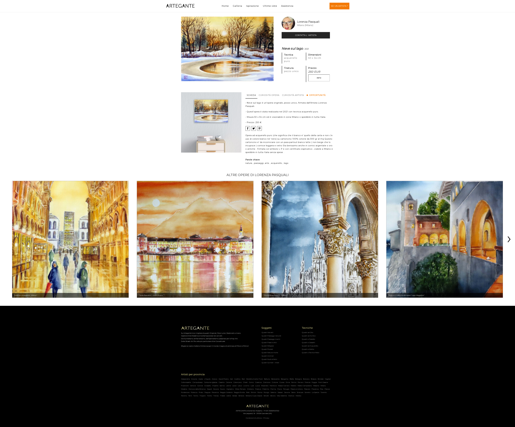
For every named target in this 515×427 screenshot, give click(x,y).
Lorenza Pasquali (308, 21)
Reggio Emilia (239, 392)
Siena (293, 392)
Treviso (216, 396)
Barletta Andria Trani (254, 379)
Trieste (222, 396)
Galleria (237, 6)
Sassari (280, 392)
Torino (195, 396)
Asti (231, 379)
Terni (190, 396)
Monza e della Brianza (197, 389)
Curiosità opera (269, 95)
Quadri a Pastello (308, 339)
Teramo (184, 396)
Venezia (241, 396)
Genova (193, 386)
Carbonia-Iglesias (210, 382)
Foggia (314, 382)
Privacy (266, 418)
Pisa (321, 389)
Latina (228, 386)
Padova (258, 389)
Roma (260, 392)
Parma (273, 389)
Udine (228, 396)
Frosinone (185, 386)
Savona (287, 392)
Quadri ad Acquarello (310, 346)
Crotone (275, 382)
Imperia (215, 386)
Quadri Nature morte (270, 353)
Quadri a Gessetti (308, 342)
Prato (201, 392)
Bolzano (306, 379)
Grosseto (207, 386)
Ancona (194, 379)
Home (225, 6)
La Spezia (315, 392)
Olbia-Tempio (240, 389)
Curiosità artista (293, 95)
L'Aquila (207, 379)
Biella (292, 379)
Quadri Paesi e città (269, 342)
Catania (229, 382)
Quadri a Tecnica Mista (310, 353)
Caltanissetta (186, 382)
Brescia (313, 379)
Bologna (298, 379)
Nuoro (222, 389)
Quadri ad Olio (307, 332)
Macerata (264, 386)
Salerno (273, 392)
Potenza (194, 392)
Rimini (253, 392)
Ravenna (215, 392)
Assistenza (287, 6)
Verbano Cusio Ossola (254, 396)
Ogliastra (230, 389)
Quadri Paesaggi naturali (271, 336)
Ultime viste (270, 6)
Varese (234, 396)
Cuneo (281, 382)
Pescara (307, 389)
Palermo (265, 389)
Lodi (252, 386)
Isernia (222, 386)
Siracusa (300, 392)
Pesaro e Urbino (297, 389)
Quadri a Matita (308, 349)
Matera (293, 386)
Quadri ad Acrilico (309, 336)
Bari (243, 379)
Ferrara (300, 382)
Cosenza (258, 382)
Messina (316, 386)
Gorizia (200, 386)
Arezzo (214, 379)
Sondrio (307, 392)
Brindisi (320, 379)
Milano (323, 386)
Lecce (234, 386)
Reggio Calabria (226, 392)
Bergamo (284, 379)
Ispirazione (252, 6)
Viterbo (298, 396)
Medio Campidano (305, 386)
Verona (272, 396)
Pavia (279, 389)
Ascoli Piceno (224, 379)
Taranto (324, 392)
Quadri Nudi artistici (269, 359)
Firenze (307, 382)
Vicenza (291, 396)
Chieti (245, 382)
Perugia (286, 389)
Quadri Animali (268, 356)
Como (251, 382)
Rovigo (266, 392)
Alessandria (185, 379)
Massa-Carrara (283, 386)
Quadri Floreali (267, 349)
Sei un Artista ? (339, 6)
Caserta (222, 382)
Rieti (248, 392)
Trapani (203, 396)
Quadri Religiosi (268, 346)
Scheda (251, 95)
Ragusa (207, 392)
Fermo (293, 382)
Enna (288, 382)
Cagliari (328, 379)
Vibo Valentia (282, 396)
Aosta (200, 379)
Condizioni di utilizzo (254, 418)
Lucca (257, 386)
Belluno (267, 379)
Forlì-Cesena (323, 382)
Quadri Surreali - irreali (270, 363)
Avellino (237, 379)
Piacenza (315, 389)
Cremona (266, 382)
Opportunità (317, 95)
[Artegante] (180, 6)
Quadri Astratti (267, 332)
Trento (209, 396)
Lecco (240, 386)
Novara (216, 389)
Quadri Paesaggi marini (271, 339)
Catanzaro (237, 382)
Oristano (250, 389)
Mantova (273, 386)
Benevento (275, 379)
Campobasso (197, 382)
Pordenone (185, 392)
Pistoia (327, 389)
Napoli (209, 389)
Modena (184, 389)
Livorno (246, 386)
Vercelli (266, 396)
